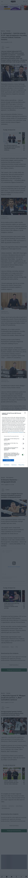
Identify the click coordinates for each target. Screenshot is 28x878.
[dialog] (14, 439)
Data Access (14, 464)
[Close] (25, 413)
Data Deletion (6, 464)
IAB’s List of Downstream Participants (15, 432)
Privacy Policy (21, 464)
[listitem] (14, 436)
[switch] (23, 439)
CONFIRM (8, 460)
